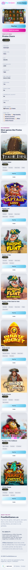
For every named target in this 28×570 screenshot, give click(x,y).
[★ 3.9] (14, 472)
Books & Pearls (6, 394)
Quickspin (6, 47)
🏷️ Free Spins (7, 114)
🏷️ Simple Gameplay (9, 118)
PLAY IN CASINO (14, 30)
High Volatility (5, 402)
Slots (4, 53)
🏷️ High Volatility (16, 114)
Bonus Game (17, 167)
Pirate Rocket (6, 348)
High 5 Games (5, 446)
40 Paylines (5, 170)
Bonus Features (6, 495)
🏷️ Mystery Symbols (9, 116)
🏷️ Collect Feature (8, 120)
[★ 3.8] (14, 194)
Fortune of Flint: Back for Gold (10, 301)
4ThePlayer (5, 492)
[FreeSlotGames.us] (8, 3)
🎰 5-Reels (12, 108)
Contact (23, 566)
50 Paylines (19, 446)
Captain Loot (5, 208)
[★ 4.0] (14, 147)
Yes (4, 84)
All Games (17, 566)
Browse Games (21, 3)
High (4, 72)
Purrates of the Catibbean (9, 441)
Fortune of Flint (6, 255)
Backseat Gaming (6, 353)
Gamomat (5, 399)
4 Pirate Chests (6, 487)
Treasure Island (6, 162)
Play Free (14, 26)
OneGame (4, 214)
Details (14, 177)
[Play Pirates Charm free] (14, 16)
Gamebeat (5, 260)
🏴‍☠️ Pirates (6, 108)
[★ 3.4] (14, 380)
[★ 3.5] (14, 333)
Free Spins (11, 167)
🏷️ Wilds (17, 118)
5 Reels (23, 167)
